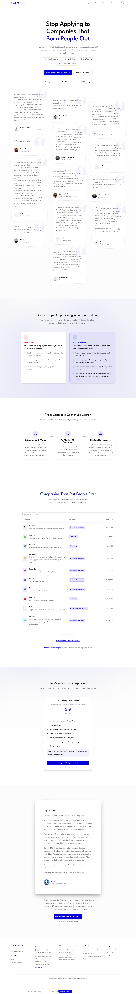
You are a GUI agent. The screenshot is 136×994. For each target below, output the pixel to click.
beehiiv (31, 578)
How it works (73, 3)
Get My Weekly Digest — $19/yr (56, 72)
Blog (103, 3)
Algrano (32, 535)
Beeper (31, 588)
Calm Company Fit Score (42, 964)
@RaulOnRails (89, 953)
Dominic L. (23, 240)
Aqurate (32, 545)
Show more (98, 234)
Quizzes (97, 3)
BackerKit (32, 554)
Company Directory (17, 962)
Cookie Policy (111, 956)
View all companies (68, 636)
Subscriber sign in (112, 3)
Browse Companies (82, 72)
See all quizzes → (40, 967)
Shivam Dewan (24, 149)
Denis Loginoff (63, 194)
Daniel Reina (63, 116)
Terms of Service (112, 950)
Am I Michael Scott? (41, 961)
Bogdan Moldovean (67, 157)
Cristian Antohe (25, 128)
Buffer (31, 607)
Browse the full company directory (68, 640)
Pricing (81, 3)
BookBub (32, 597)
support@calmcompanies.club (92, 950)
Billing (122, 3)
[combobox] (46, 991)
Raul (53, 881)
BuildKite (32, 616)
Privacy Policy (111, 953)
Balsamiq (32, 569)
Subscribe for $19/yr (65, 991)
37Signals (32, 526)
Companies (89, 3)
